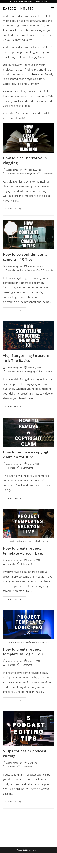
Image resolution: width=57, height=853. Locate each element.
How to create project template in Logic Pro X (23, 652)
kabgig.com (36, 74)
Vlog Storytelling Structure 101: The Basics (26, 358)
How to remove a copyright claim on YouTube (27, 454)
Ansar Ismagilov (14, 169)
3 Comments (27, 467)
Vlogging (31, 173)
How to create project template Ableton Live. (23, 551)
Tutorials (10, 173)
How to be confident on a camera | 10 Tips (25, 257)
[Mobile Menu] (51, 8)
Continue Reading (15, 209)
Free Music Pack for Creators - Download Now (28, 1)
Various (20, 173)
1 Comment (46, 371)
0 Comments (47, 173)
